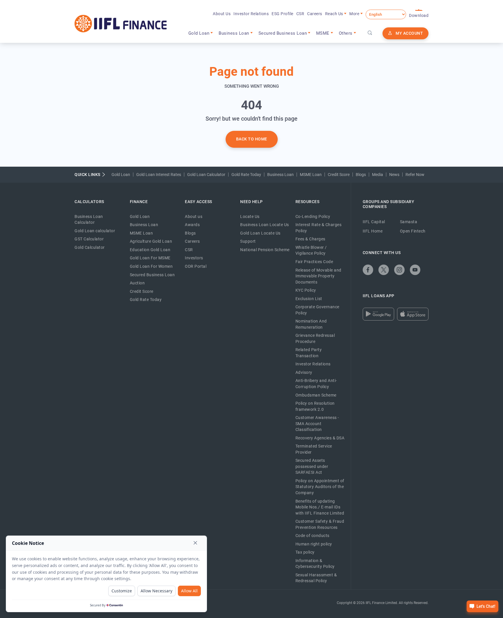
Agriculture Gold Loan (151, 241)
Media (377, 174)
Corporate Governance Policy (317, 309)
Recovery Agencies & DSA (320, 438)
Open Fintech (413, 231)
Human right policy (313, 544)
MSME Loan (311, 174)
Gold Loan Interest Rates (158, 174)
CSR (300, 13)
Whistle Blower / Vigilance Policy (311, 250)
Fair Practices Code (314, 261)
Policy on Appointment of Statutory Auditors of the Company (319, 486)
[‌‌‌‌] (370, 33)
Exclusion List (308, 298)
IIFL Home (373, 231)
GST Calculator (89, 239)
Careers (314, 13)
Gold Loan (120, 174)
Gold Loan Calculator (206, 174)
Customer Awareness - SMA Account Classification (317, 423)
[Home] (121, 23)
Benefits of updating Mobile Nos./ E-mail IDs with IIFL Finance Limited (319, 507)
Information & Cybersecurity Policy (315, 563)
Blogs (361, 174)
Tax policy (305, 552)
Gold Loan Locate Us (260, 233)
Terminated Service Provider (313, 449)
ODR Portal (195, 266)
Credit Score (339, 174)
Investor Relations (251, 13)
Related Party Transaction (308, 352)
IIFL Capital (374, 221)
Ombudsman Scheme (315, 395)
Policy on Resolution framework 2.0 (315, 406)
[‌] (368, 270)
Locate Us (250, 216)
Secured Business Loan (152, 274)
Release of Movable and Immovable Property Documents (318, 276)
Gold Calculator (90, 247)
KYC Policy (305, 290)
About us (193, 216)
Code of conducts (312, 535)
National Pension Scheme (265, 249)
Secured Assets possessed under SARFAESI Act (311, 466)
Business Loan (280, 174)
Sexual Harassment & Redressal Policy (316, 578)
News (394, 174)
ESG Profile (282, 13)
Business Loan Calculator (89, 219)
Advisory (303, 372)
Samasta (408, 221)
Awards (192, 224)
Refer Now (414, 174)
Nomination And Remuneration (311, 324)
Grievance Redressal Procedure (315, 338)
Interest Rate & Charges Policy (318, 227)
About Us (222, 13)
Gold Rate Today (246, 174)
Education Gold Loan (150, 249)
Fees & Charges (310, 239)
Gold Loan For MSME (150, 258)
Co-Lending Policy (312, 216)
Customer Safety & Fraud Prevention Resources (319, 524)
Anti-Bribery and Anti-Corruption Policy (316, 383)
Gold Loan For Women (151, 266)
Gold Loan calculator (95, 230)
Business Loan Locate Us (264, 224)
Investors (194, 258)
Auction (137, 283)
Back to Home (251, 139)
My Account (409, 33)
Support (248, 241)
